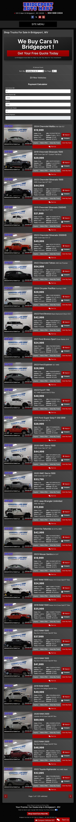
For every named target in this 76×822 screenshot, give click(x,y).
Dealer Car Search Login (24, 809)
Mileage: (49, 137)
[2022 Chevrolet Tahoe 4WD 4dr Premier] (18, 271)
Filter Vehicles (39, 78)
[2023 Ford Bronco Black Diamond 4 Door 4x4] (18, 322)
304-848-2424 (55, 13)
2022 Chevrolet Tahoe (51, 263)
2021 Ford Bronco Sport (51, 339)
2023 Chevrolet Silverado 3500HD (50, 236)
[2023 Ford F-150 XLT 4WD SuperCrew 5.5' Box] (18, 398)
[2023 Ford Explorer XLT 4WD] (18, 373)
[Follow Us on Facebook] (32, 17)
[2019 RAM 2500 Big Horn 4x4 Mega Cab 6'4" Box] (18, 694)
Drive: (36, 137)
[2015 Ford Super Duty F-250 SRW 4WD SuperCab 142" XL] (18, 426)
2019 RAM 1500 (52, 605)
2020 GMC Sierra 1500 (44, 446)
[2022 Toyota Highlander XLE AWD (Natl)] (18, 778)
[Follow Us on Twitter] (36, 17)
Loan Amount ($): (10, 88)
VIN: (47, 133)
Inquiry (36, 143)
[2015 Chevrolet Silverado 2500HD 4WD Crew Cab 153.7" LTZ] (18, 216)
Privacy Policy (45, 805)
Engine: (48, 135)
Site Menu (38, 24)
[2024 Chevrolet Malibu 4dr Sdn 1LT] (18, 135)
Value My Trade (55, 143)
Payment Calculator (37, 84)
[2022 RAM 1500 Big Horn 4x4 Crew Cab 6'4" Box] (18, 639)
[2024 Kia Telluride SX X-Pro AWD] (18, 537)
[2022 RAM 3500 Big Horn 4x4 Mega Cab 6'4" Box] (18, 750)
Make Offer (44, 143)
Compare (67, 138)
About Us (33, 805)
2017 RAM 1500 (52, 580)
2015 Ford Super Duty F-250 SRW (50, 419)
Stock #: (48, 139)
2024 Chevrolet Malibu (49, 126)
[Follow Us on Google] (43, 17)
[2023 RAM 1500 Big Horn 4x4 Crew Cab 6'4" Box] (18, 667)
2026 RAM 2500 (45, 715)
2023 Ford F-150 (44, 391)
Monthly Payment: (10, 114)
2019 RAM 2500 (45, 687)
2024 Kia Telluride (48, 529)
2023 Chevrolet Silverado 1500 (48, 180)
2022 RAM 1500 (45, 631)
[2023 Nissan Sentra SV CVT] (18, 563)
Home (28, 805)
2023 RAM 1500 (45, 659)
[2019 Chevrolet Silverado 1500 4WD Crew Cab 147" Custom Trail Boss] (18, 160)
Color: (36, 133)
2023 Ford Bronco (52, 314)
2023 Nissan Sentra (46, 554)
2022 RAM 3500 (45, 742)
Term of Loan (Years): (11, 108)
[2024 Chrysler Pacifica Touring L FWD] (18, 297)
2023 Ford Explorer (46, 364)
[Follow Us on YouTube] (39, 17)
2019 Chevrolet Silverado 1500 (48, 153)
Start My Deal (66, 143)
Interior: (36, 135)
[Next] (70, 796)
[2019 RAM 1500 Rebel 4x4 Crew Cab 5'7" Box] (18, 613)
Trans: (36, 139)
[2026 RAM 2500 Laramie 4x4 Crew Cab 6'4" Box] (18, 722)
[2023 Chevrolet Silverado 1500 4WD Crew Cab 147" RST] (18, 188)
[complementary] (70, 816)
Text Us (53, 146)
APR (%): (7, 101)
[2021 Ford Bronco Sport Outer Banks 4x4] (18, 348)
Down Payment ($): (10, 94)
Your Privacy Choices (49, 809)
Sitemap (41, 809)
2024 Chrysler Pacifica (50, 288)
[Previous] (5, 796)
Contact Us (38, 805)
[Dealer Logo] (38, 6)
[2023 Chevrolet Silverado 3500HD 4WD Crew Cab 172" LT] (18, 244)
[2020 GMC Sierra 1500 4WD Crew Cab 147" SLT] (18, 454)
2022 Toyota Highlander (51, 769)
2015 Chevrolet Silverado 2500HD (50, 208)
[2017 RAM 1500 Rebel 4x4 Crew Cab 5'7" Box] (18, 588)
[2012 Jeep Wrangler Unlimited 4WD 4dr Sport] (18, 510)
